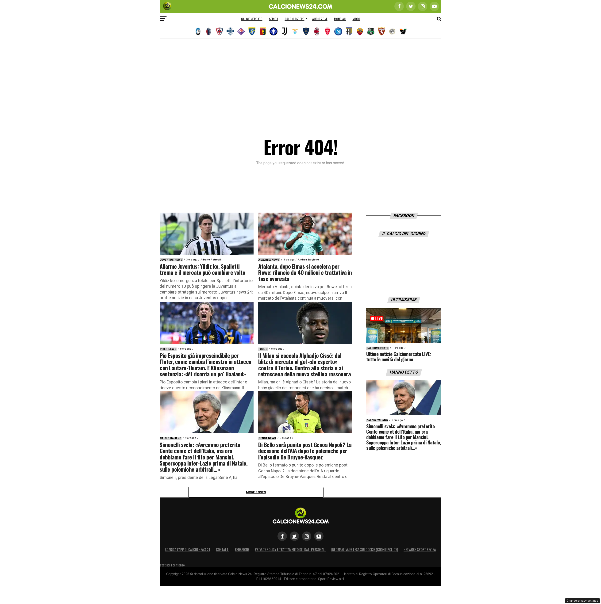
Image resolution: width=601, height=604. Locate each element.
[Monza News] (327, 31)
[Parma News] (349, 31)
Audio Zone (319, 18)
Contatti (222, 549)
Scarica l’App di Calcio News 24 (187, 549)
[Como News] (230, 31)
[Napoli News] (338, 31)
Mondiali (340, 18)
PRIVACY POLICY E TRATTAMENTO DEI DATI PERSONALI (290, 549)
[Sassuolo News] (370, 31)
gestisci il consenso (172, 564)
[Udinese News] (392, 31)
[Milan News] (316, 31)
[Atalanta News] (198, 31)
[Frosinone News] (252, 31)
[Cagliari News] (219, 31)
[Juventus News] (284, 31)
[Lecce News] (305, 31)
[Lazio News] (295, 31)
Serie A (273, 18)
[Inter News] (273, 31)
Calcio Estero (294, 18)
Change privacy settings (582, 600)
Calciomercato (251, 18)
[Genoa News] (262, 31)
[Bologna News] (208, 31)
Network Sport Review (420, 549)
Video (356, 18)
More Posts (256, 492)
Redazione (242, 549)
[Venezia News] (403, 31)
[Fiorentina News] (241, 31)
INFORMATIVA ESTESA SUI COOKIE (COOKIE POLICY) (364, 549)
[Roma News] (359, 31)
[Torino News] (381, 31)
